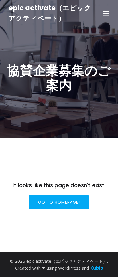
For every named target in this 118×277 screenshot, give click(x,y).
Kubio (96, 268)
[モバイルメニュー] (106, 13)
